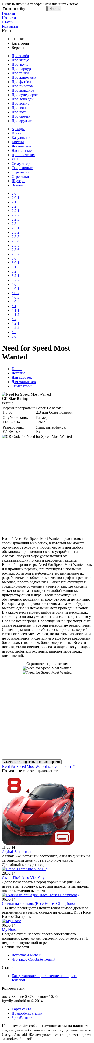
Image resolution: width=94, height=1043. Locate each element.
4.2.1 (15, 323)
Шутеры (18, 181)
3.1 (14, 267)
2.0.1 (15, 198)
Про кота (19, 112)
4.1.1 (15, 310)
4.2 (14, 319)
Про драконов (23, 90)
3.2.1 (15, 276)
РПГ (15, 159)
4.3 (14, 332)
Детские (18, 373)
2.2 (14, 206)
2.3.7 (15, 254)
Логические (21, 146)
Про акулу (20, 64)
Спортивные (22, 168)
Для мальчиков (24, 382)
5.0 (14, 336)
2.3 (14, 224)
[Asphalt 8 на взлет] (38, 844)
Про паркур (21, 69)
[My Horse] (11, 921)
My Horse (9, 930)
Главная (8, 13)
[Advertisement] (47, 486)
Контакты (10, 26)
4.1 (14, 306)
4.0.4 (15, 302)
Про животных (24, 77)
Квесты (18, 142)
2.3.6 (15, 250)
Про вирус (20, 60)
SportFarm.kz (22, 1018)
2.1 (14, 202)
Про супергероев (26, 95)
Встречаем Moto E (26, 955)
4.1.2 (15, 315)
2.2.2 (15, 215)
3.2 (14, 271)
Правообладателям (27, 1013)
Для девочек (22, 377)
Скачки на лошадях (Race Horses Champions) (38, 904)
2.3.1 (15, 228)
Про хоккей (21, 108)
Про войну (20, 103)
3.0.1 (15, 263)
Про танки (20, 73)
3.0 (14, 258)
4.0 (14, 284)
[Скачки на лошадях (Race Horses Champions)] (40, 895)
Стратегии (20, 172)
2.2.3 (15, 219)
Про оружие (22, 121)
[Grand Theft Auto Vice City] (25, 869)
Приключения (23, 155)
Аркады (18, 129)
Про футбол (21, 82)
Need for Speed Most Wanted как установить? (38, 766)
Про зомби (20, 56)
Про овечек (21, 116)
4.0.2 (15, 293)
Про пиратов (22, 86)
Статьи (7, 22)
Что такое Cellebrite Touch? (33, 959)
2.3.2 (15, 232)
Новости (9, 18)
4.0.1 (15, 289)
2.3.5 (15, 245)
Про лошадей (23, 99)
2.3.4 (15, 241)
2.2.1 (15, 211)
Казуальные (21, 137)
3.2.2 (15, 280)
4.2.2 (15, 328)
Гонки (17, 133)
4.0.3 (15, 297)
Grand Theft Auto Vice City (23, 878)
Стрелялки (20, 176)
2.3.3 (15, 237)
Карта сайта (21, 1009)
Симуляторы (22, 163)
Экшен (17, 185)
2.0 (14, 193)
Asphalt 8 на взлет (16, 852)
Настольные (22, 150)
